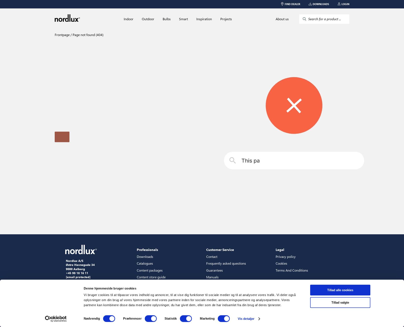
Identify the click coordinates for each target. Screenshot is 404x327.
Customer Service (220, 249)
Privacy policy (286, 256)
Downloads (145, 256)
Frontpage (62, 34)
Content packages (150, 270)
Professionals (147, 249)
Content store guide (151, 277)
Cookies (281, 263)
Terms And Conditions (292, 270)
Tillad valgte (340, 302)
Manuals (212, 277)
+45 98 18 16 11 (77, 273)
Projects (226, 19)
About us (282, 19)
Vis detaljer (246, 318)
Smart (183, 19)
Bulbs (167, 19)
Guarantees (214, 270)
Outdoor (148, 19)
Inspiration (204, 19)
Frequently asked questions (226, 263)
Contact (211, 256)
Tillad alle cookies (340, 290)
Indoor (128, 19)
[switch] (151, 318)
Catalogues (145, 263)
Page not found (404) (88, 34)
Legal (280, 249)
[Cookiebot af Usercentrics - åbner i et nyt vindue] (55, 319)
